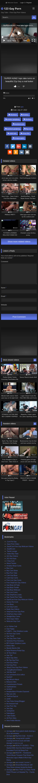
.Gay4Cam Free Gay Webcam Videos (20, 546)
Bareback (14, 114)
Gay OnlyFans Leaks (14, 595)
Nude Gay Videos (12, 609)
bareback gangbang (13, 129)
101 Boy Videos (12, 556)
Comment (4, 261)
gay (22, 107)
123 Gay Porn (12, 8)
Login (22, 2)
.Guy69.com (10, 549)
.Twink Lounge (11, 551)
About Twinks (11, 563)
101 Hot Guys (11, 558)
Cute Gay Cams (12, 578)
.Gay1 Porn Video (12, 544)
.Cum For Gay (11, 541)
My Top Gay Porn (12, 660)
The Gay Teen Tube (13, 638)
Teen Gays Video (12, 619)
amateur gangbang (13, 119)
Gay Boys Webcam (13, 590)
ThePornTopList (12, 696)
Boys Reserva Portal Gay (15, 650)
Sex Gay (9, 708)
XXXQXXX (10, 711)
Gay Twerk (10, 636)
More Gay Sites (12, 658)
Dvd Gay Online (12, 662)
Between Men (11, 682)
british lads (12, 133)
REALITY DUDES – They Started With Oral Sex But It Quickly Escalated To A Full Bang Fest (20, 748)
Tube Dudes (10, 716)
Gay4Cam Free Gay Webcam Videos (19, 599)
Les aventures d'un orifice (15, 675)
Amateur (25, 114)
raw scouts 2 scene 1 (23, 762)
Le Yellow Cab (11, 626)
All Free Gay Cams (13, 633)
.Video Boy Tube (12, 554)
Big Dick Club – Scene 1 (24, 736)
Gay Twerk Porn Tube (14, 597)
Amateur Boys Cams (13, 566)
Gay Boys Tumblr (12, 587)
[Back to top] (31, 777)
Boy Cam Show (12, 570)
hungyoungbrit (19, 138)
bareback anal (19, 124)
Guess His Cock (12, 602)
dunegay (9, 731)
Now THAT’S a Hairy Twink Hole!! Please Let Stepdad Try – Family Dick (20, 772)
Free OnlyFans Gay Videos (16, 583)
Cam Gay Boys (11, 575)
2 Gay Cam (10, 561)
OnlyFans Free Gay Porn (15, 611)
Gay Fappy (10, 629)
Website (4, 305)
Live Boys (10, 604)
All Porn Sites (11, 718)
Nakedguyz (10, 713)
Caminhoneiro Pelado (14, 684)
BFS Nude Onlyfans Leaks (16, 643)
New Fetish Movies (13, 720)
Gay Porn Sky (11, 706)
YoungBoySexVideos (14, 670)
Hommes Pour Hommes (15, 641)
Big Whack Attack (12, 679)
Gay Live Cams (12, 592)
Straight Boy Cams (13, 616)
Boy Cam (9, 568)
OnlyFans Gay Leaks (14, 614)
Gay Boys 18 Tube (13, 585)
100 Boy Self (11, 672)
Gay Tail (9, 655)
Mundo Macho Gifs (13, 648)
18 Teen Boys (11, 653)
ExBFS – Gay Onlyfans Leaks (17, 631)
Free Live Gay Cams (13, 580)
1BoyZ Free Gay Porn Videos (17, 667)
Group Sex (25, 133)
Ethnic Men (10, 646)
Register (29, 2)
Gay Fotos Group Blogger (15, 701)
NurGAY (9, 677)
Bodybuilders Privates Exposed (17, 691)
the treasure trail (12, 703)
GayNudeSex (11, 687)
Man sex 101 (11, 694)
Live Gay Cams (12, 607)
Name (3, 288)
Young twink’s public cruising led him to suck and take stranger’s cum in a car (18, 740)
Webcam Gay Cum (13, 621)
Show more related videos (19, 242)
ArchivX (9, 689)
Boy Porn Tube (11, 573)
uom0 (8, 699)
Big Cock (29, 129)
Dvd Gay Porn (11, 665)
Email (3, 296)
